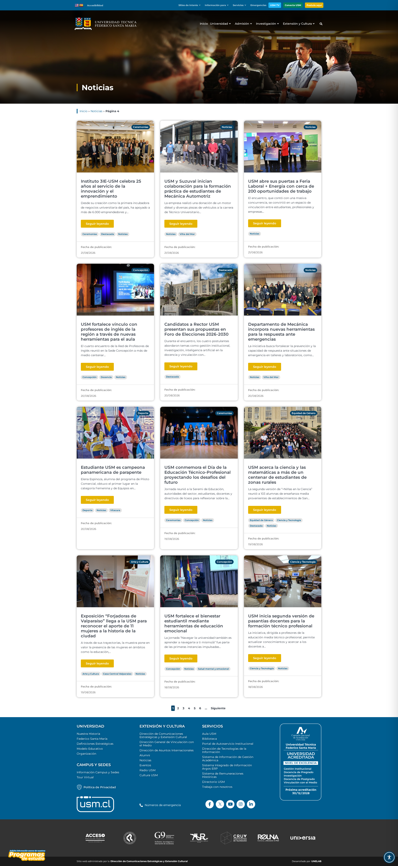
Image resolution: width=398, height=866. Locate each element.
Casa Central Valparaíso (117, 673)
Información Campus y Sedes (98, 772)
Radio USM (147, 770)
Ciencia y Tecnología (289, 520)
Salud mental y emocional (213, 668)
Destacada (107, 234)
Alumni (145, 755)
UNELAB (316, 861)
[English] (77, 5)
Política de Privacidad (100, 787)
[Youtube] (230, 804)
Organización (86, 753)
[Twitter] (220, 804)
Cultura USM (149, 775)
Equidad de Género (303, 413)
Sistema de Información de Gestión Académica (227, 758)
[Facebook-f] (209, 804)
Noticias (96, 111)
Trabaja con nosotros (217, 787)
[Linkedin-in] (251, 804)
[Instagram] (241, 804)
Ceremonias (140, 127)
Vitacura (115, 510)
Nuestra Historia (88, 734)
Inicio (83, 111)
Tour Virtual (85, 777)
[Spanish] (81, 5)
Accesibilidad (95, 5)
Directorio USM (213, 782)
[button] (190, 5)
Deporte (143, 413)
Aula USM (209, 734)
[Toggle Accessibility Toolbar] (389, 857)
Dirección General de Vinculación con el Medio (167, 743)
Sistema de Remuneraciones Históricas (222, 775)
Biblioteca (209, 739)
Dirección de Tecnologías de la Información (224, 750)
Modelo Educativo (90, 749)
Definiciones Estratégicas (95, 744)
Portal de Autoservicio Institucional (227, 744)
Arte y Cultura (139, 561)
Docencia (106, 377)
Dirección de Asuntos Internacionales (167, 750)
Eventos (145, 765)
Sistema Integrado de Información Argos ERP (227, 766)
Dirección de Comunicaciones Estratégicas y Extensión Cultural (163, 735)
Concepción (140, 270)
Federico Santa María (92, 739)
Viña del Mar (187, 234)
